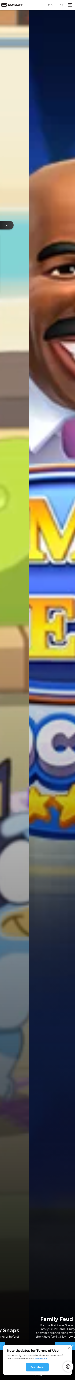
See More (37, 1367)
